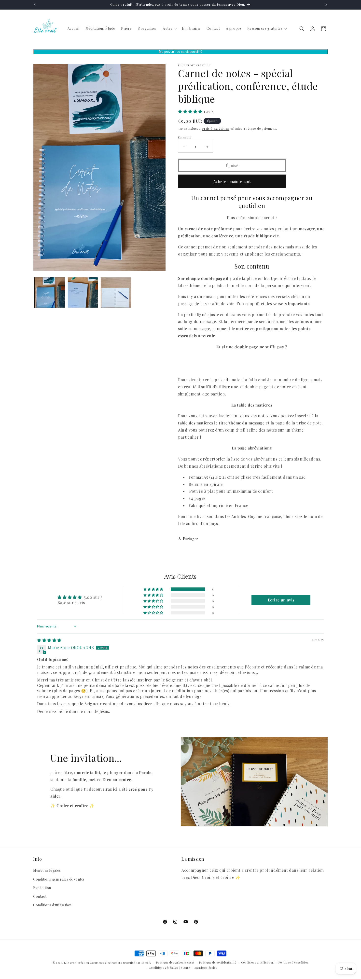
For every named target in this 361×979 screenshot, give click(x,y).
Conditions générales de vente (169, 967)
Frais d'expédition (215, 128)
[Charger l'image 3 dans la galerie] (115, 292)
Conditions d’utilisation (257, 962)
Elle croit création (76, 963)
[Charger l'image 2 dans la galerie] (83, 292)
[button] (169, 28)
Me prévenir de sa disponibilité (180, 52)
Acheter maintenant (232, 181)
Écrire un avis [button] (281, 599)
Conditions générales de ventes (59, 879)
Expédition (42, 887)
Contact (39, 896)
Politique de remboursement (175, 962)
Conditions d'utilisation (52, 905)
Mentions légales (47, 870)
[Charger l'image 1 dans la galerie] (49, 292)
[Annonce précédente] (34, 4)
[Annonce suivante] (326, 4)
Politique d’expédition (293, 962)
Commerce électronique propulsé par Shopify (120, 963)
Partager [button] (190, 538)
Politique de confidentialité (217, 962)
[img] (49, 640)
